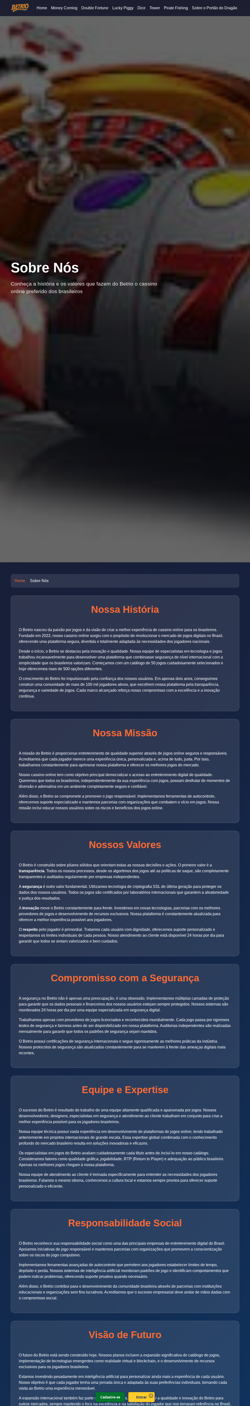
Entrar (141, 1397)
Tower (154, 8)
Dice (141, 8)
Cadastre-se (110, 1397)
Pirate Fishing (176, 8)
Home (42, 8)
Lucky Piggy (123, 8)
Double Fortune (94, 8)
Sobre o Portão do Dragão (214, 8)
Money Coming (64, 8)
